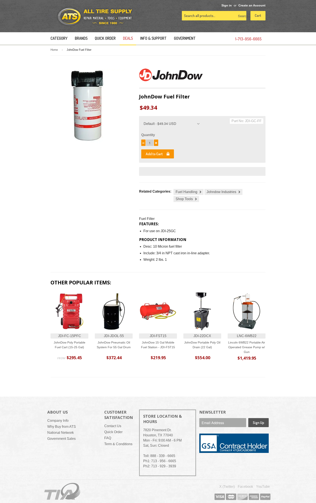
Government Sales (61, 438)
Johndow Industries (221, 192)
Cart (258, 15)
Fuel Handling (186, 192)
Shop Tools (184, 199)
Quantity (148, 135)
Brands (81, 38)
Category (59, 38)
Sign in (226, 5)
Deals (128, 38)
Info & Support (153, 38)
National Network (60, 432)
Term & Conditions (118, 444)
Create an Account (251, 5)
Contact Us (112, 426)
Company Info (58, 420)
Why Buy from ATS (61, 426)
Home (54, 49)
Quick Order (105, 38)
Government (185, 38)
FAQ (107, 438)
